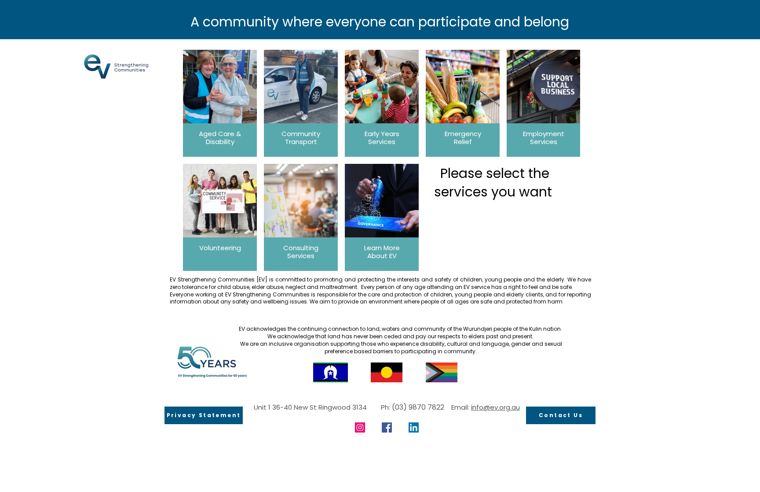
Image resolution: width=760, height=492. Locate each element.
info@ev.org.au (495, 407)
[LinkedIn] (414, 427)
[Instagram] (360, 427)
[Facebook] (387, 427)
